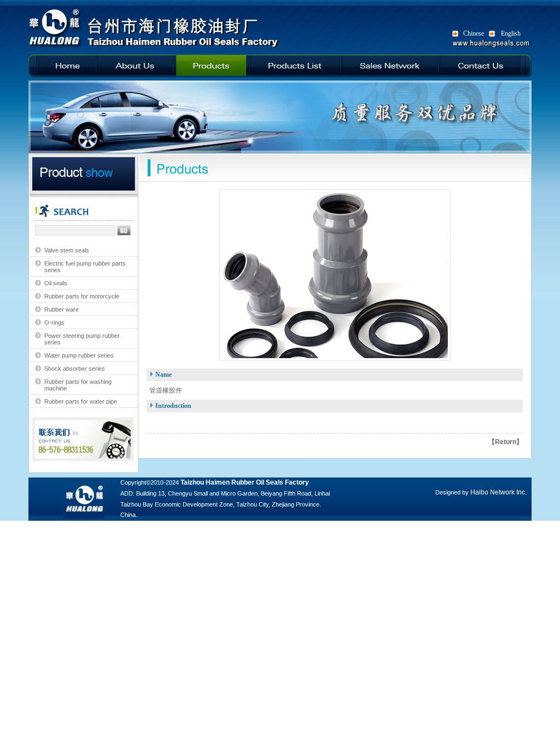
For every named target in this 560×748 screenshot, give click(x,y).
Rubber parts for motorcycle (81, 296)
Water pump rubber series (79, 355)
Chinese (473, 33)
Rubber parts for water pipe (80, 401)
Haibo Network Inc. (498, 492)
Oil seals (55, 283)
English (511, 33)
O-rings (54, 322)
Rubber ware (61, 309)
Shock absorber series (74, 368)
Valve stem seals (66, 250)
